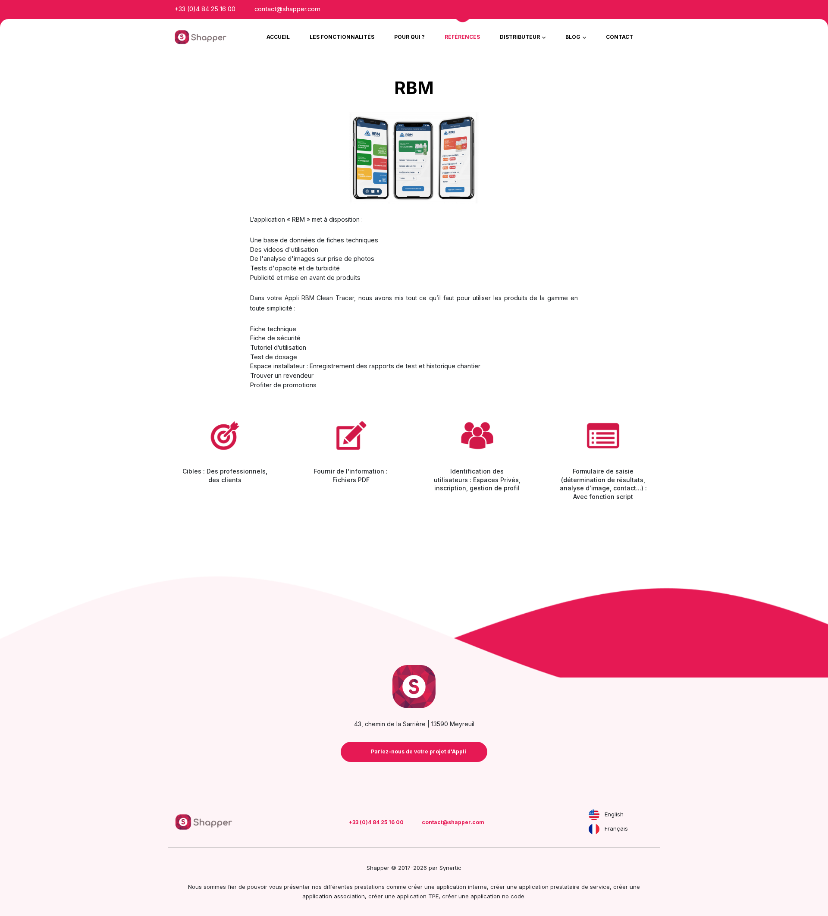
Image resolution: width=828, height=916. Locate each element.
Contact (619, 37)
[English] (594, 814)
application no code (497, 896)
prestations (369, 886)
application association (333, 896)
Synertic (450, 867)
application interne (461, 886)
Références (462, 37)
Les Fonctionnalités (342, 37)
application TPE (418, 896)
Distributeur (520, 37)
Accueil (278, 37)
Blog (573, 37)
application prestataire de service (564, 886)
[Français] (594, 829)
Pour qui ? (409, 37)
